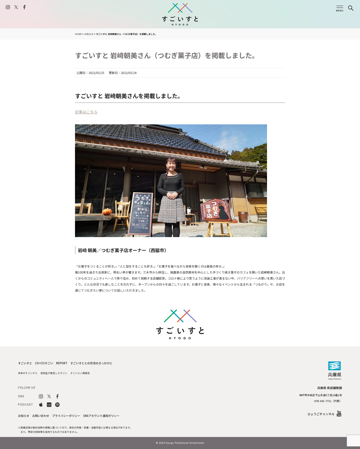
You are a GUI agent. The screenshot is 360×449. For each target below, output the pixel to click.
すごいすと (25, 363)
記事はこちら (86, 112)
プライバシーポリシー (66, 416)
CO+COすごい (44, 363)
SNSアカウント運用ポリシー (101, 416)
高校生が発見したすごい (53, 373)
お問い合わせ (40, 416)
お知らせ (23, 416)
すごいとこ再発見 (80, 373)
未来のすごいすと (28, 373)
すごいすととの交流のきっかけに (91, 363)
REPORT (61, 363)
